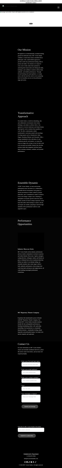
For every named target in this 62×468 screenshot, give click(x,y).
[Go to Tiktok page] (29, 462)
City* (23, 385)
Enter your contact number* (30, 377)
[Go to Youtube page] (31, 462)
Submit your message (29, 406)
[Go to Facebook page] (27, 462)
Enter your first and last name (30, 361)
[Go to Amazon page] (33, 462)
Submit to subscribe (27, 435)
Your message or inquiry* (29, 393)
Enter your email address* (29, 369)
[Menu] (58, 7)
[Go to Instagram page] (25, 462)
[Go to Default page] (35, 462)
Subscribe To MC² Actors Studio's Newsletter (29, 426)
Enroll (31, 23)
